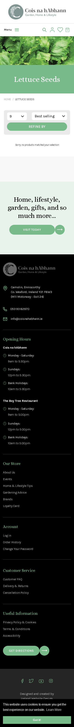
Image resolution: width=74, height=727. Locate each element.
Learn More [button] (53, 709)
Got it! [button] (37, 719)
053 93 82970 (19, 309)
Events (7, 479)
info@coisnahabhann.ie (26, 319)
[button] (7, 29)
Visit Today (32, 229)
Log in (7, 535)
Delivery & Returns (15, 586)
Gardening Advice (15, 492)
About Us (9, 472)
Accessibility (11, 635)
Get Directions (21, 650)
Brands (8, 499)
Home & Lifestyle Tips (18, 486)
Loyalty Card (11, 506)
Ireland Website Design (37, 698)
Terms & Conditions (16, 629)
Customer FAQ (12, 579)
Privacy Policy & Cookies (19, 622)
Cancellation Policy (15, 592)
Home (7, 99)
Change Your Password (18, 549)
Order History (12, 542)
